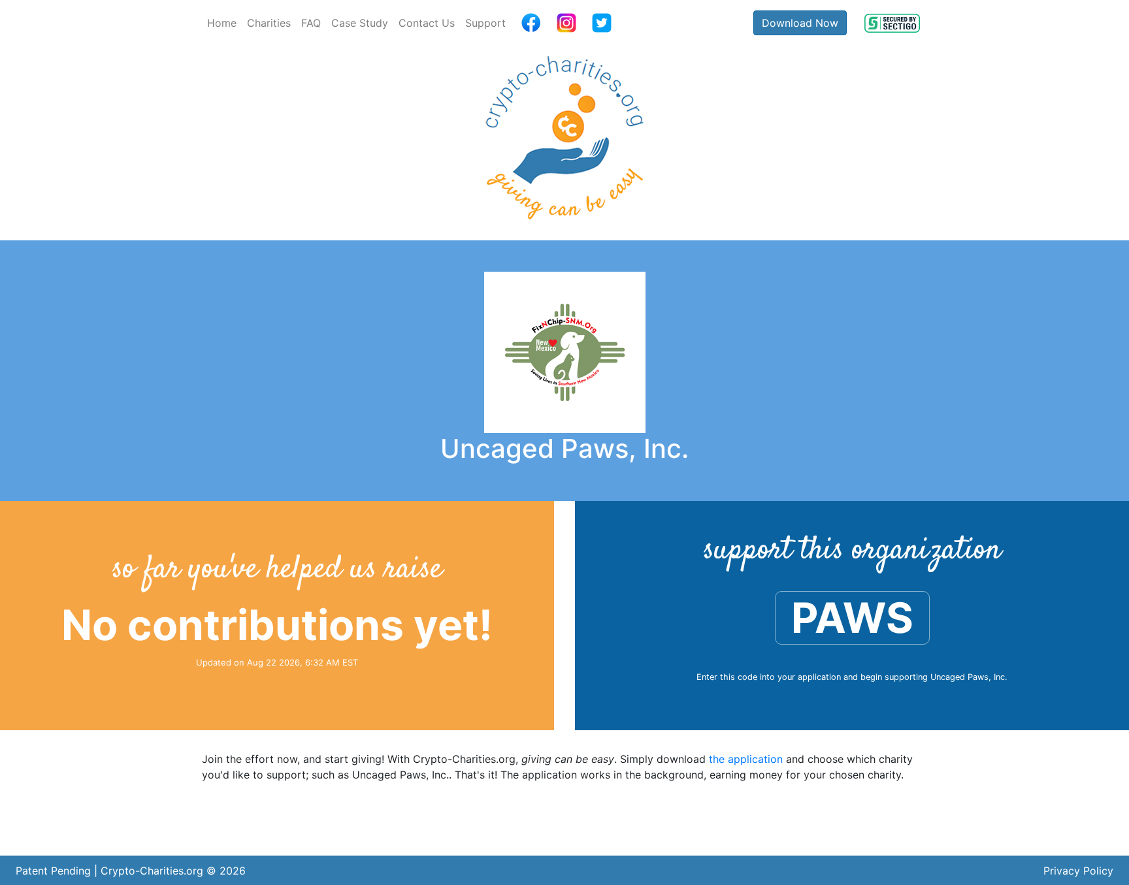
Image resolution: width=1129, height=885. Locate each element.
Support (485, 22)
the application (746, 758)
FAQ (311, 22)
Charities (269, 22)
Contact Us (427, 22)
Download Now (800, 22)
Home (222, 22)
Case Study (359, 22)
